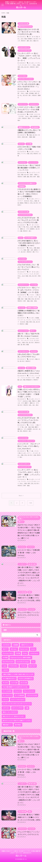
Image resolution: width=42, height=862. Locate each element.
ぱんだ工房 (24, 683)
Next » (21, 496)
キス (36, 399)
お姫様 (37, 318)
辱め (19, 120)
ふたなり (31, 359)
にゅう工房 (14, 683)
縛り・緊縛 (28, 137)
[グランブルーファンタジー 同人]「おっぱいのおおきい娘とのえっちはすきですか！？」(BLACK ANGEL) (29, 85)
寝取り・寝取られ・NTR (32, 403)
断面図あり (29, 380)
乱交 (22, 39)
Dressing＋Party (8, 653)
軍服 (34, 137)
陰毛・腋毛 (34, 301)
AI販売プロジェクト (26, 645)
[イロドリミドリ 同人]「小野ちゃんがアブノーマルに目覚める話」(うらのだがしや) (29, 109)
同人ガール (21, 7)
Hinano (25, 653)
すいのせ (5, 683)
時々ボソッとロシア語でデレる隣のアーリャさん (17, 720)
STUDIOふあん (13, 666)
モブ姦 (36, 37)
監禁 (23, 137)
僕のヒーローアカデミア (10, 712)
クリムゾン (17, 691)
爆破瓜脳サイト (7, 725)
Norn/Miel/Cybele (8, 662)
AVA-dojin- (14, 649)
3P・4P (31, 37)
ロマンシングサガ (17, 708)
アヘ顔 (31, 451)
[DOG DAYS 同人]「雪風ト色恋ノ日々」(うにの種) (29, 148)
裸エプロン (36, 252)
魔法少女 (35, 41)
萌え (31, 41)
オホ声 (31, 114)
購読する (8, 625)
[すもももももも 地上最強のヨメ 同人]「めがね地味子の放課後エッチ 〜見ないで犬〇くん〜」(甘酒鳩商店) (29, 192)
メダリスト (6, 708)
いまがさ (5, 670)
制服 (35, 201)
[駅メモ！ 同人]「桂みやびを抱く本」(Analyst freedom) (29, 335)
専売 (19, 67)
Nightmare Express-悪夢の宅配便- (21, 657)
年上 (21, 95)
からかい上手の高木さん (26, 678)
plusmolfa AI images (23, 662)
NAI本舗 (5, 657)
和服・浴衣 (30, 250)
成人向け (35, 39)
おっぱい (31, 63)
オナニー (37, 199)
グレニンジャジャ (29, 691)
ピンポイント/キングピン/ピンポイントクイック (17, 704)
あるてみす (32, 666)
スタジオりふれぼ (32, 695)
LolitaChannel (34, 653)
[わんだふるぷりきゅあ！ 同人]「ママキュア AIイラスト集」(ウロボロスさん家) (28, 420)
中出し (34, 65)
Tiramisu (23, 666)
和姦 (25, 39)
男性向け (23, 41)
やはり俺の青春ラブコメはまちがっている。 (15, 687)
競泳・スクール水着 (33, 118)
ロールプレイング (34, 172)
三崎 (27, 708)
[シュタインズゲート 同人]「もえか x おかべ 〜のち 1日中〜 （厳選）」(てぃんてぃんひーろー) (29, 57)
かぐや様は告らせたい (9, 678)
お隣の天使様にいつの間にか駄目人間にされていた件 (18, 674)
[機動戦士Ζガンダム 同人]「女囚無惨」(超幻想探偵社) (29, 131)
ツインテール (21, 320)
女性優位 (31, 93)
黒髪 (27, 344)
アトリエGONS (7, 691)
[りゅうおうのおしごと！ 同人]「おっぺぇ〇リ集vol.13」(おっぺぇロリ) (29, 267)
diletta (33, 649)
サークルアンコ (7, 695)
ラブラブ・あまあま (23, 201)
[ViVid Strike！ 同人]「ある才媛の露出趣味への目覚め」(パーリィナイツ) (29, 167)
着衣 (28, 41)
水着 (21, 231)
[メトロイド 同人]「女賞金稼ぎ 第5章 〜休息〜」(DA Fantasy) (29, 552)
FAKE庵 (18, 653)
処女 (19, 174)
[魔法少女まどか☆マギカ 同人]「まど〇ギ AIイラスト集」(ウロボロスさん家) (29, 31)
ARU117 (5, 649)
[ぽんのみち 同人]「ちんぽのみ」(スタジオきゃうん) (29, 355)
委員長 (21, 203)
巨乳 (22, 67)
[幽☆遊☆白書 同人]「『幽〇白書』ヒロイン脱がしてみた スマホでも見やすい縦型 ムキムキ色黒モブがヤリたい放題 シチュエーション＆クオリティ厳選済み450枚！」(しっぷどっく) (29, 575)
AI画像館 (15, 645)
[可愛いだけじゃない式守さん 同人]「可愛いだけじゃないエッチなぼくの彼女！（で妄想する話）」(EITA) (29, 393)
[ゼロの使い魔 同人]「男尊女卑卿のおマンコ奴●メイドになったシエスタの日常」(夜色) (29, 598)
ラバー (30, 65)
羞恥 (28, 177)
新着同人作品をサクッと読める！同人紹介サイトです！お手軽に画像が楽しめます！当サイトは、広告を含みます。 (21, 852)
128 (30, 503)
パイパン (26, 274)
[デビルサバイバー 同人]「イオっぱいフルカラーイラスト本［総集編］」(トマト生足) (29, 290)
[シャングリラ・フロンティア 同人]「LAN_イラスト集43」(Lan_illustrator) (29, 446)
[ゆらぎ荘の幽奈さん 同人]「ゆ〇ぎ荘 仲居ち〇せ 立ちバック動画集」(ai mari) (29, 243)
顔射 (26, 324)
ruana (4, 666)
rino (33, 662)
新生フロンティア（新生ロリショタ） (13, 716)
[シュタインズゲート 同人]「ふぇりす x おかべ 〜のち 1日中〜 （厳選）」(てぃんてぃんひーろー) (29, 473)
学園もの (26, 203)
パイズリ (37, 63)
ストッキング (25, 340)
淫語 (34, 455)
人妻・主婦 (27, 427)
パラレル (5, 699)
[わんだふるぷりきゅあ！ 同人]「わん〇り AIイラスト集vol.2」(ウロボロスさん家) (28, 220)
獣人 (30, 95)
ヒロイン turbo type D (17, 699)
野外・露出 (36, 177)
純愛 (24, 177)
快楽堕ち (30, 39)
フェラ (19, 65)
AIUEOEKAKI (6, 645)
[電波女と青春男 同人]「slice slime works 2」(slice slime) (29, 372)
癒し (30, 405)
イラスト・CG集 (33, 295)
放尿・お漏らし (34, 174)
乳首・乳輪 (24, 299)
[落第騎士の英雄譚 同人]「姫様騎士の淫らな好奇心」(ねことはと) (29, 312)
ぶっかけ (24, 65)
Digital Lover (24, 649)
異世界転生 (18, 725)
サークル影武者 (19, 695)
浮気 (21, 431)
